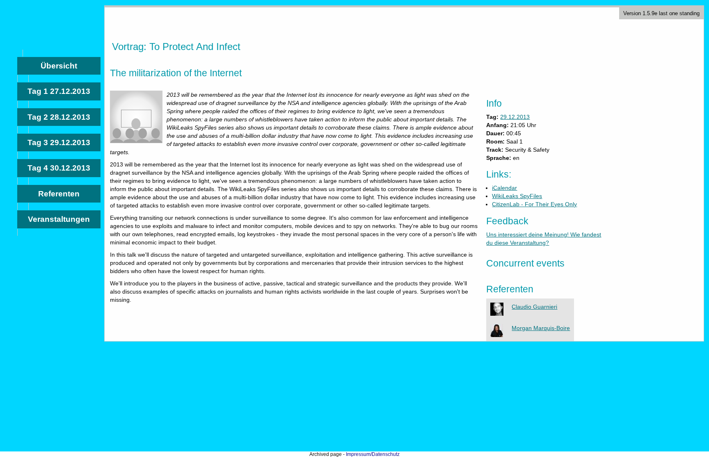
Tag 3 (58, 142)
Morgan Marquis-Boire (541, 328)
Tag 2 (58, 117)
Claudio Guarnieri (534, 306)
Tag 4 (58, 168)
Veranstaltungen (59, 219)
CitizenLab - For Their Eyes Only (534, 204)
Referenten (59, 193)
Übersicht (59, 66)
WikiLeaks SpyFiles (517, 196)
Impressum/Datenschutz (373, 454)
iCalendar (504, 188)
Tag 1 (58, 91)
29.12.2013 (515, 117)
